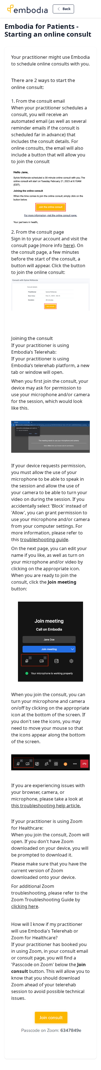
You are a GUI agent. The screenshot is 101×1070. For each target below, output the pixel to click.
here (68, 245)
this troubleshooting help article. (46, 805)
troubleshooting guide (44, 539)
